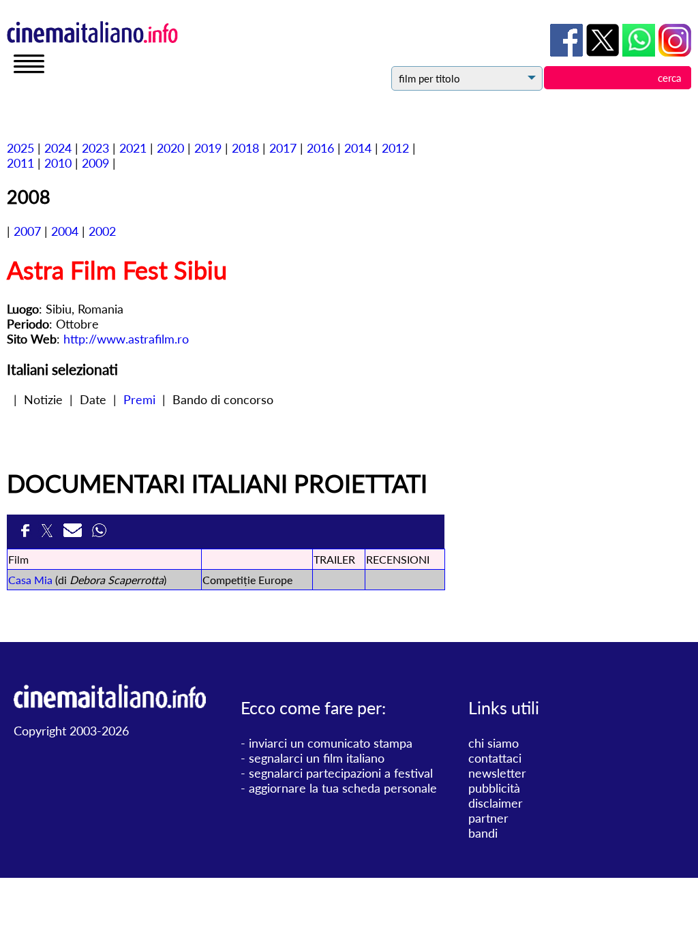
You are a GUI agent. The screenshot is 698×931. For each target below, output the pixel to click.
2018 (245, 147)
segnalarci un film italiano (316, 757)
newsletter (497, 772)
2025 (20, 147)
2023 (95, 147)
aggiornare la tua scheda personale (343, 787)
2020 (170, 147)
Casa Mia (30, 579)
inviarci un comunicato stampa (330, 742)
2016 (320, 147)
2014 (357, 147)
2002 (102, 231)
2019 (208, 147)
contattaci (494, 757)
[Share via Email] (74, 534)
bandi (483, 832)
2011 (20, 162)
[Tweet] (48, 534)
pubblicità (494, 787)
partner (488, 817)
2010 (58, 162)
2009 (95, 162)
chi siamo (493, 742)
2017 (283, 147)
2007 (27, 231)
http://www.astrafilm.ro (126, 338)
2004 (64, 231)
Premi (139, 399)
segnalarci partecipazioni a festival (341, 772)
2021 (133, 147)
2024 (58, 147)
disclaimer (495, 802)
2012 (395, 147)
